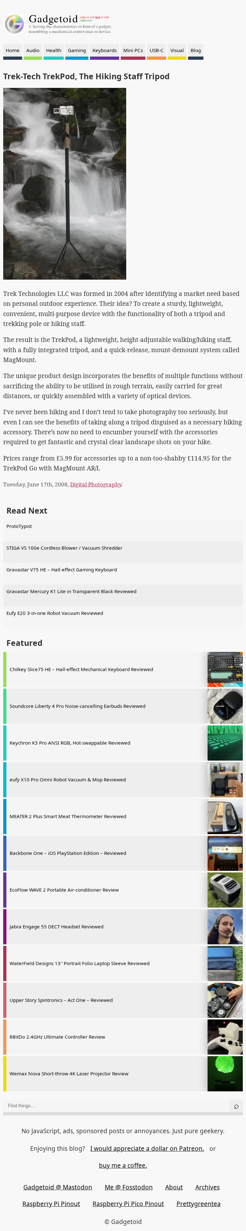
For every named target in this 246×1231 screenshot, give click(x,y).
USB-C (157, 50)
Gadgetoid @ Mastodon (57, 1187)
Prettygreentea (198, 1204)
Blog (196, 50)
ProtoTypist (19, 526)
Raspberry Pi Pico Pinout (128, 1204)
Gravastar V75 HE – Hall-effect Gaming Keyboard (61, 569)
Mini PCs (133, 50)
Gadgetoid (53, 18)
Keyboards (105, 50)
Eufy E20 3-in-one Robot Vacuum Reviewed (54, 613)
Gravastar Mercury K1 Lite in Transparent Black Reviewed (71, 591)
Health (53, 50)
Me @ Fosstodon (129, 1187)
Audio (32, 50)
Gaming (77, 50)
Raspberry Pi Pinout (51, 1204)
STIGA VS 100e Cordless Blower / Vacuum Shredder (64, 548)
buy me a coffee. (123, 1165)
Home (13, 50)
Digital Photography (95, 484)
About (174, 1187)
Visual (177, 50)
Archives (207, 1187)
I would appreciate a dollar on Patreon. (147, 1148)
